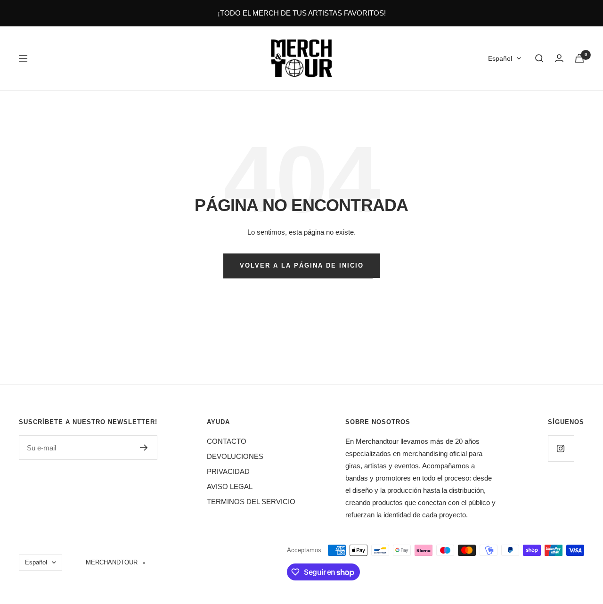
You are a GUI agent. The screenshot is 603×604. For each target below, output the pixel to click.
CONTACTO (226, 441)
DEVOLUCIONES (235, 456)
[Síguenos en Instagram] (561, 448)
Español (500, 58)
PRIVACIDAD (228, 471)
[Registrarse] (144, 447)
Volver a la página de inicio (302, 265)
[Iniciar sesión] (559, 58)
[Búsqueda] (539, 58)
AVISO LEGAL (230, 486)
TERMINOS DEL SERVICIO (251, 502)
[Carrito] (579, 58)
